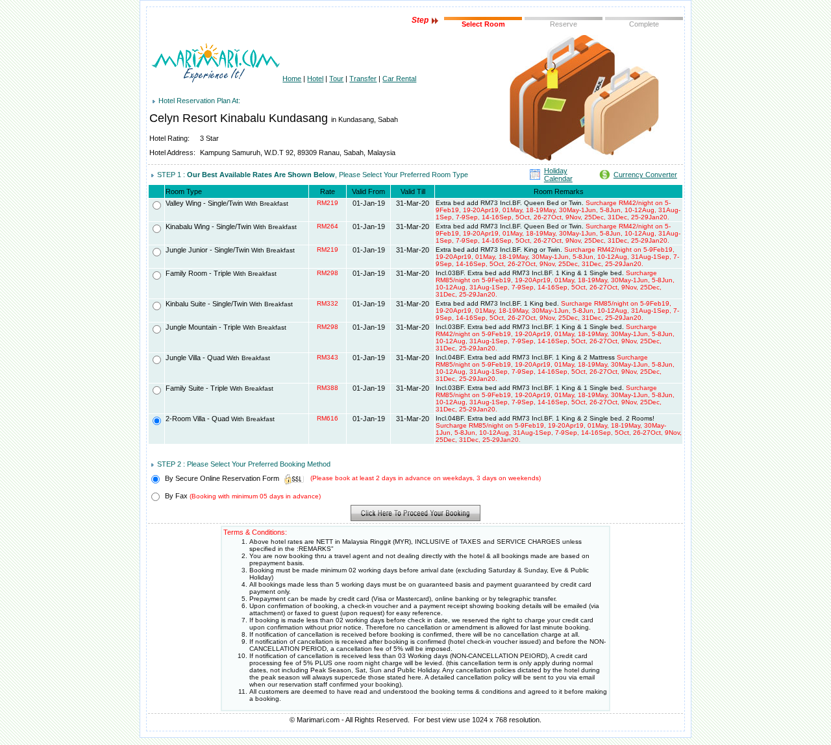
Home (291, 78)
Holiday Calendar (558, 174)
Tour (336, 78)
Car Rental (399, 78)
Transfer (363, 78)
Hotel (315, 78)
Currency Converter (645, 174)
